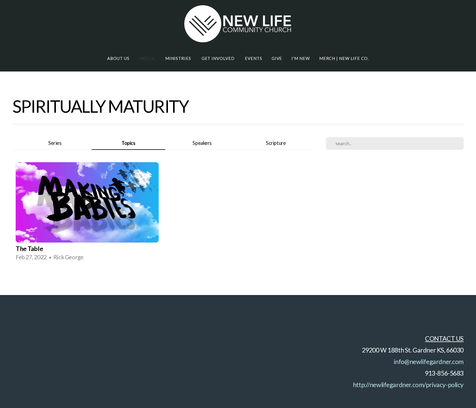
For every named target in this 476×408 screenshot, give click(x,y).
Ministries (178, 58)
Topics (128, 143)
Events (253, 58)
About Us (118, 58)
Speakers (202, 143)
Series (54, 143)
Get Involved (219, 58)
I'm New (300, 58)
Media (148, 58)
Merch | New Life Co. (344, 58)
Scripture (276, 143)
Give (277, 58)
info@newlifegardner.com (429, 361)
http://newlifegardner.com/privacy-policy (408, 384)
